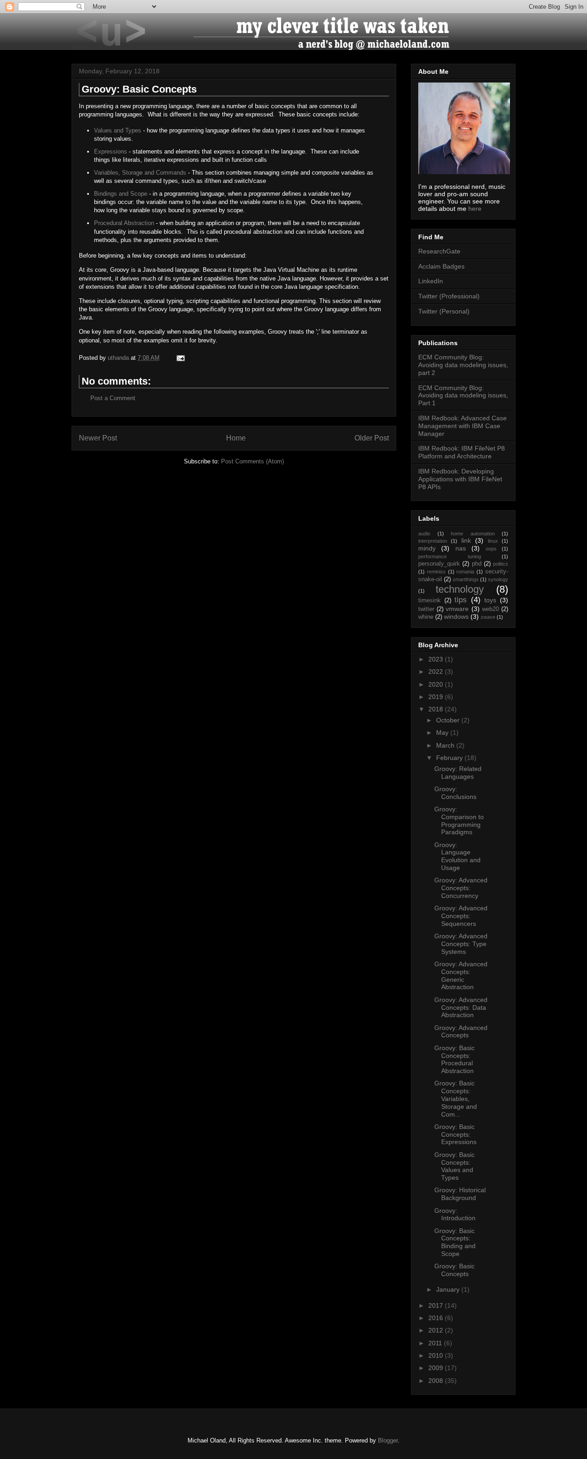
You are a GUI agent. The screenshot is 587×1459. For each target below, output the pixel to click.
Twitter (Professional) (449, 296)
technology (460, 589)
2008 (436, 1380)
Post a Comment (112, 398)
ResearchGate (439, 251)
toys (490, 600)
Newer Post (98, 438)
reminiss (436, 571)
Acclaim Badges (441, 266)
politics (500, 564)
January (448, 1289)
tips (460, 599)
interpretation (432, 541)
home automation (473, 533)
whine (425, 617)
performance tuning (449, 556)
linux (493, 541)
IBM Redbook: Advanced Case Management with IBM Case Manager (462, 425)
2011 (436, 1343)
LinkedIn (430, 281)
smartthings (466, 579)
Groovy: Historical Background (460, 1193)
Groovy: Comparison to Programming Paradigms (459, 820)
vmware (457, 608)
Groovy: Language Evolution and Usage (457, 856)
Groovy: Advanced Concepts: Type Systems (460, 943)
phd (477, 564)
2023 (436, 659)
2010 (436, 1355)
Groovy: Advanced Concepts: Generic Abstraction (460, 975)
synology (498, 579)
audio (424, 533)
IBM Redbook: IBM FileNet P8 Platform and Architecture (461, 452)
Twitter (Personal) (444, 311)
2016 (436, 1317)
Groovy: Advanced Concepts (460, 1031)
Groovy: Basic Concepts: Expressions (455, 1134)
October (448, 720)
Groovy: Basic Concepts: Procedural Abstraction (454, 1059)
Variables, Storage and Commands (140, 172)
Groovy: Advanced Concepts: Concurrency (460, 887)
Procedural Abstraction (124, 223)
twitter (426, 609)
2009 (436, 1367)
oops (491, 548)
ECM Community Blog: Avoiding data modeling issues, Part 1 (463, 395)
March (446, 745)
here (475, 208)
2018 (436, 709)
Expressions (110, 151)
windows (456, 616)
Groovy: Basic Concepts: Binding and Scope (455, 1242)
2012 (436, 1330)
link (466, 540)
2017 (436, 1305)
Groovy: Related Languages (458, 772)
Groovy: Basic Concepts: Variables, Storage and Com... (455, 1098)
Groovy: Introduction (455, 1214)
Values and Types (117, 130)
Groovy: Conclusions (455, 792)
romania (465, 571)
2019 (436, 696)
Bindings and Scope (120, 193)
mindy (427, 548)
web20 (490, 609)
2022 (436, 671)
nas (460, 548)
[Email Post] (180, 357)
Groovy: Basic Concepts (454, 1269)
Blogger (388, 1440)
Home (236, 438)
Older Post (371, 438)
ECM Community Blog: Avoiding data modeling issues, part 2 (463, 364)
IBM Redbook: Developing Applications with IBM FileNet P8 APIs (460, 479)
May (443, 732)
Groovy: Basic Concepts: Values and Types (454, 1166)
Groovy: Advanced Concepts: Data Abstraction (460, 1007)
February (450, 757)
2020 (436, 684)
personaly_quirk (439, 564)
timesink (429, 600)
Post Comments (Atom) (252, 461)
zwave (488, 617)
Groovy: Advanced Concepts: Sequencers (460, 915)
